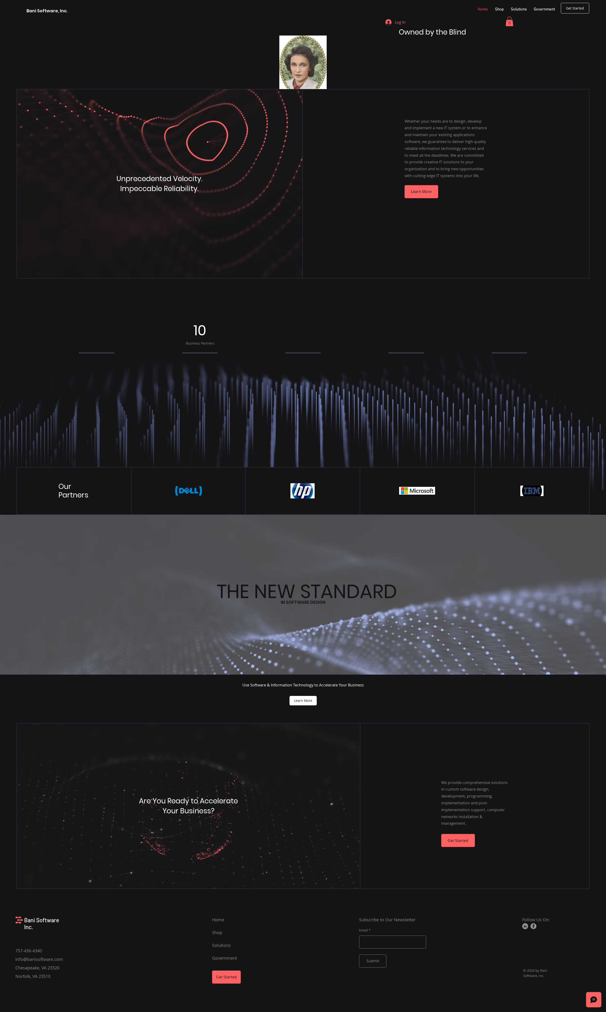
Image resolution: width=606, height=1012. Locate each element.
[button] (509, 21)
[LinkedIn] (525, 926)
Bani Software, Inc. (47, 11)
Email (363, 930)
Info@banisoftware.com (39, 959)
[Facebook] (533, 926)
